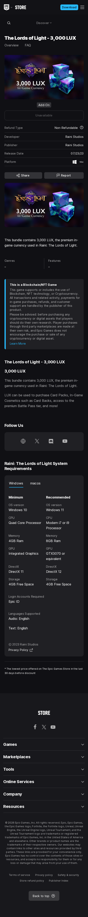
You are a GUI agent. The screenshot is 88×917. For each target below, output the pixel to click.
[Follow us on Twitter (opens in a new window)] (37, 441)
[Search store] (9, 23)
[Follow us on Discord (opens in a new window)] (51, 441)
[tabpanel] (44, 537)
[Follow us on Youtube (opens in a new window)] (65, 441)
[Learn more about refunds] (82, 127)
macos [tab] (35, 483)
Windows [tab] (16, 483)
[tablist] (44, 483)
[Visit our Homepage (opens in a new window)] (23, 441)
